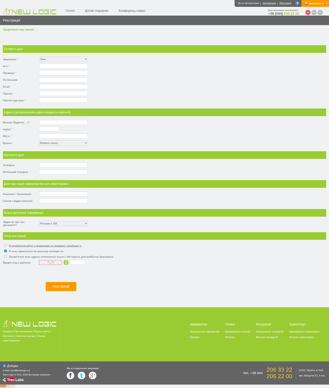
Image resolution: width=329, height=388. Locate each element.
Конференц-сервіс (132, 11)
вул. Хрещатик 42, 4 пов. (312, 375)
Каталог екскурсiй (267, 337)
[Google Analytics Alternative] (7, 386)
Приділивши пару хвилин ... (20, 29)
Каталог (195, 337)
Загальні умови (25, 335)
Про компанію (23, 331)
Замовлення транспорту (304, 331)
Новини (7, 331)
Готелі (70, 11)
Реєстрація (285, 3)
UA (308, 12)
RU (314, 12)
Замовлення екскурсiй (269, 331)
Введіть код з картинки (17, 262)
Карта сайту (41, 331)
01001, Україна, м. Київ (311, 370)
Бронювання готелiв (237, 331)
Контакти (8, 335)
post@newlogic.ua (20, 370)
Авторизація (269, 3)
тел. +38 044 (253, 373)
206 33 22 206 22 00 (279, 373)
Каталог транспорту (301, 337)
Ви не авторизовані (248, 3)
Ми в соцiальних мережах (83, 368)
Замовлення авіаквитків (204, 331)
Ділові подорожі (96, 11)
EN (320, 12)
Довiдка (12, 365)
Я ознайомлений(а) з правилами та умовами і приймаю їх (45, 245)
